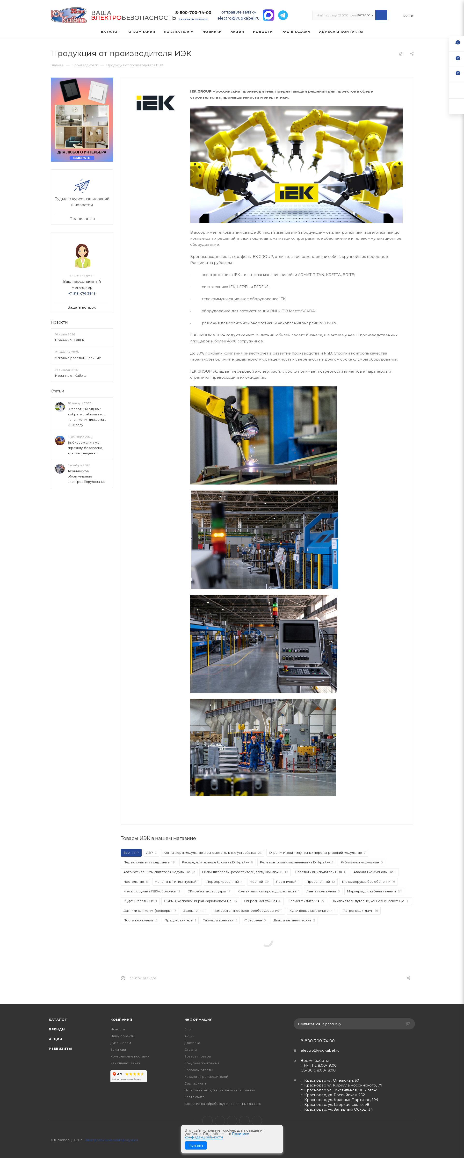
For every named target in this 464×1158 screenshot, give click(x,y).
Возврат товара (197, 1056)
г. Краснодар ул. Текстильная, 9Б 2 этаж (339, 1090)
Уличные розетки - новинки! (78, 358)
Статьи (57, 391)
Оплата (190, 1049)
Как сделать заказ (125, 1063)
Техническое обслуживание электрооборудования (87, 476)
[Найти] (381, 15)
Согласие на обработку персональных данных (222, 1104)
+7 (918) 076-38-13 (81, 293)
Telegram (220, 1121)
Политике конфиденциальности (217, 1135)
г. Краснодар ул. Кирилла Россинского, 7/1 (341, 1085)
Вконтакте (207, 1121)
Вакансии (118, 1049)
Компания (121, 1019)
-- (456, 43)
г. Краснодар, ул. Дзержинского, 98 (335, 1104)
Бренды (57, 1029)
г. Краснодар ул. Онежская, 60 (330, 1080)
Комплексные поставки (129, 1056)
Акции (55, 1039)
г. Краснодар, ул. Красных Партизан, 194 (339, 1099)
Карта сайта (194, 1097)
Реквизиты (60, 1048)
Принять (195, 1145)
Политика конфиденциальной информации (219, 1090)
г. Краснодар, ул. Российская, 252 (333, 1095)
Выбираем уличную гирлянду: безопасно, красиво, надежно (85, 448)
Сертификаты (195, 1083)
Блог (188, 1029)
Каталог (58, 1019)
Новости (59, 322)
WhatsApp (244, 1121)
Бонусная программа (201, 1063)
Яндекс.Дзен (257, 1121)
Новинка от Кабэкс (71, 375)
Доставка (192, 1043)
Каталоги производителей (206, 1076)
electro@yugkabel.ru (320, 1050)
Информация (198, 1019)
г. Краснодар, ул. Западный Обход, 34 (337, 1109)
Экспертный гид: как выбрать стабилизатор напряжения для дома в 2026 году (87, 417)
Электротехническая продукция (111, 1140)
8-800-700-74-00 (193, 12)
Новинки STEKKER (69, 340)
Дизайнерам (120, 1043)
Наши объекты (122, 1036)
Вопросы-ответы (198, 1070)
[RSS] (400, 53)
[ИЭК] (155, 102)
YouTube (232, 1121)
